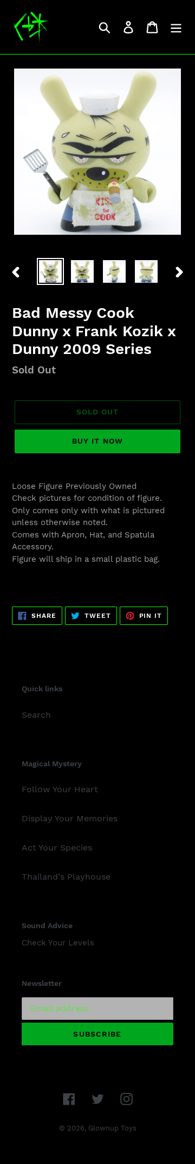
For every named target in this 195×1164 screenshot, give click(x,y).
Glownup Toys (112, 1128)
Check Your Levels (58, 943)
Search (36, 715)
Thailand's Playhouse (66, 877)
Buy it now (97, 441)
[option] (50, 271)
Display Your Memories (70, 818)
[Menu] (176, 27)
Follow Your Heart (60, 789)
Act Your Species (57, 847)
